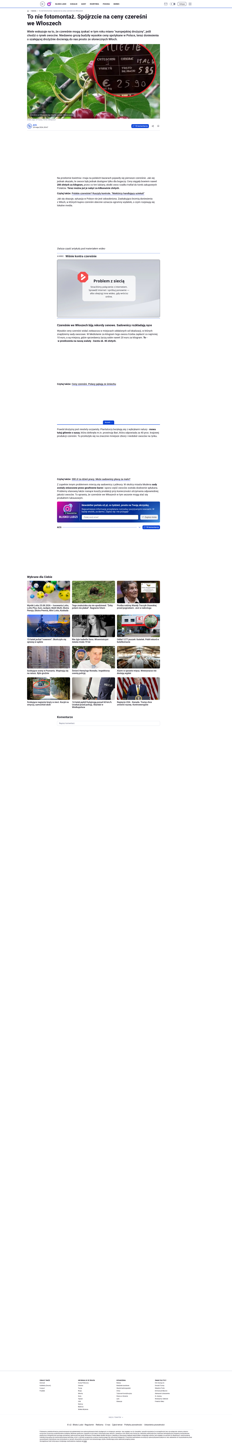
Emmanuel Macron (161, 1391)
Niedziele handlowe (122, 1385)
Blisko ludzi (60, 4)
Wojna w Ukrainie (122, 1396)
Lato (117, 1399)
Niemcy (80, 1404)
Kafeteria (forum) (45, 1385)
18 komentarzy (141, 126)
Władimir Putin (160, 1388)
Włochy (80, 1393)
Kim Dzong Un (159, 1383)
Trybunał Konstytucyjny (124, 1393)
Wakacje (119, 1401)
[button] (173, 4)
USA (79, 1401)
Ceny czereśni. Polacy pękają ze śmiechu (94, 384)
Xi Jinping (158, 1396)
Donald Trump (159, 1385)
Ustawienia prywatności (154, 1425)
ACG (35, 125)
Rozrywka (94, 4)
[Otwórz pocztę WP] (166, 4)
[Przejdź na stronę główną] (42, 6)
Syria (79, 1396)
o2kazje (73, 4)
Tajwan (80, 1399)
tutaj (85, 1441)
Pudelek (42, 1391)
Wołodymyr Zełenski (161, 1399)
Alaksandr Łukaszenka (162, 1393)
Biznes (116, 4)
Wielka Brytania (83, 1409)
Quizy (83, 4)
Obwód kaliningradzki (123, 1388)
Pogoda (106, 4)
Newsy (118, 1383)
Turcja (80, 1388)
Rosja (80, 1391)
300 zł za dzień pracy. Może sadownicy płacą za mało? (101, 479)
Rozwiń (107, 422)
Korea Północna (83, 1383)
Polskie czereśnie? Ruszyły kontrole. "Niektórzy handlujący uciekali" (108, 193)
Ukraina (80, 1385)
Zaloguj (182, 4)
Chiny (118, 1391)
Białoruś (80, 1407)
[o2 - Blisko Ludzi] (51, 4)
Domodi (42, 1383)
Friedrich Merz (159, 1401)
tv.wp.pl (42, 1388)
